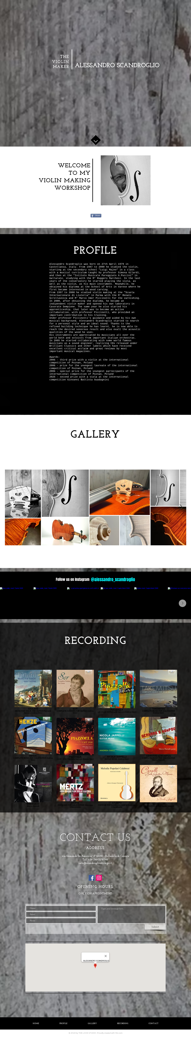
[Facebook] (91, 878)
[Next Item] (181, 507)
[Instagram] (99, 878)
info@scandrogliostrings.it (95, 863)
